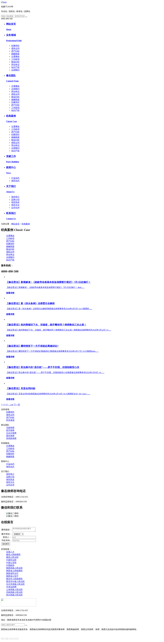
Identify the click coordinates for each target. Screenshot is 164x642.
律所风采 (15, 202)
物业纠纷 (15, 62)
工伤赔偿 (15, 59)
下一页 (17, 405)
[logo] (4, 2)
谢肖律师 (10, 436)
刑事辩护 (15, 46)
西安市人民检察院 (14, 579)
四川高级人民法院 (14, 595)
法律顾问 (15, 70)
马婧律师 (10, 428)
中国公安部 (11, 562)
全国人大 (10, 552)
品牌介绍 (15, 199)
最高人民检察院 (13, 554)
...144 (11, 405)
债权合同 (15, 94)
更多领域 (10, 420)
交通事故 (15, 56)
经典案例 (26, 224)
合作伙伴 (15, 208)
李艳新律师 (11, 438)
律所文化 (15, 205)
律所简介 (15, 197)
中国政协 (10, 565)
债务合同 (15, 48)
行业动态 (15, 178)
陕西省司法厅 (12, 573)
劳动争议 (15, 64)
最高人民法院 (12, 557)
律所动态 (15, 181)
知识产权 (15, 67)
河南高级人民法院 (14, 592)
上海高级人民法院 (14, 589)
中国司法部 (11, 560)
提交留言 (5, 544)
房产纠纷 (15, 51)
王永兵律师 (11, 433)
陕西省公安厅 (12, 576)
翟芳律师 (10, 430)
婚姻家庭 (15, 54)
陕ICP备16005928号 (10, 638)
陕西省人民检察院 (14, 571)
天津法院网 (11, 587)
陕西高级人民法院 (14, 568)
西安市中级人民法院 (15, 581)
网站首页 (15, 224)
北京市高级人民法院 (15, 584)
